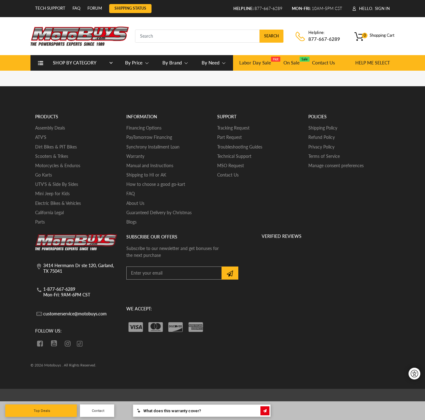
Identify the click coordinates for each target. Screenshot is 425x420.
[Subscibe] (230, 273)
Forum (94, 8)
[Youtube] (54, 343)
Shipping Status (130, 8)
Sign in (382, 8)
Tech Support (50, 8)
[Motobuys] (79, 35)
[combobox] (209, 36)
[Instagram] (68, 343)
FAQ (76, 8)
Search (271, 36)
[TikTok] (79, 344)
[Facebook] (40, 343)
